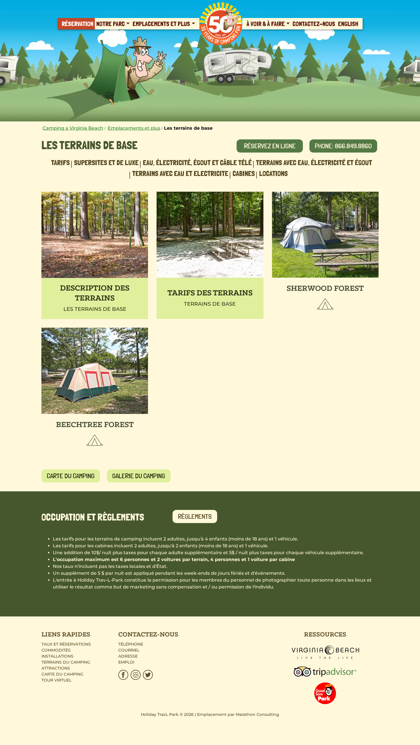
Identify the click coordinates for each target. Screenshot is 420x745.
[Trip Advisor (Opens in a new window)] (325, 671)
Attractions (55, 668)
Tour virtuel (56, 680)
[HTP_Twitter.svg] (147, 675)
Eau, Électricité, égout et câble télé (197, 162)
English (348, 23)
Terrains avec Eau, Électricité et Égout (314, 162)
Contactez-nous (314, 23)
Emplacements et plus (161, 23)
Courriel (128, 650)
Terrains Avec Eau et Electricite (180, 173)
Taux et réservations (66, 644)
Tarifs (60, 162)
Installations (57, 656)
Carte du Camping (62, 674)
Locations (273, 173)
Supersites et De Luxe (106, 162)
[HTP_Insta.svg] (135, 675)
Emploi (126, 662)
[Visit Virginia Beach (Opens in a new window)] (325, 651)
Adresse (128, 656)
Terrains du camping (65, 662)
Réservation (77, 23)
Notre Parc (110, 23)
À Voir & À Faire (266, 23)
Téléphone (130, 644)
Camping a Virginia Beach (73, 128)
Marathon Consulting (257, 714)
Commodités (56, 650)
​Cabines (244, 173)
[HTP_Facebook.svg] (123, 675)
